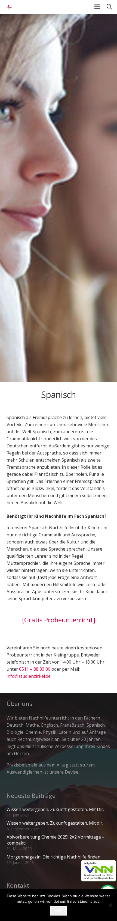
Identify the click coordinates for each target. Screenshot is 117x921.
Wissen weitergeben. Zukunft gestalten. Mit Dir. (55, 809)
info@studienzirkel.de (29, 676)
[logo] (8, 7)
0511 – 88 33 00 (34, 669)
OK (58, 910)
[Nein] (110, 905)
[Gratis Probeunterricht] (58, 619)
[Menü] (97, 7)
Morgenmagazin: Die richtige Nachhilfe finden (53, 857)
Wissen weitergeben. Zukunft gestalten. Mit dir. (55, 823)
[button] (109, 7)
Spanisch (58, 394)
